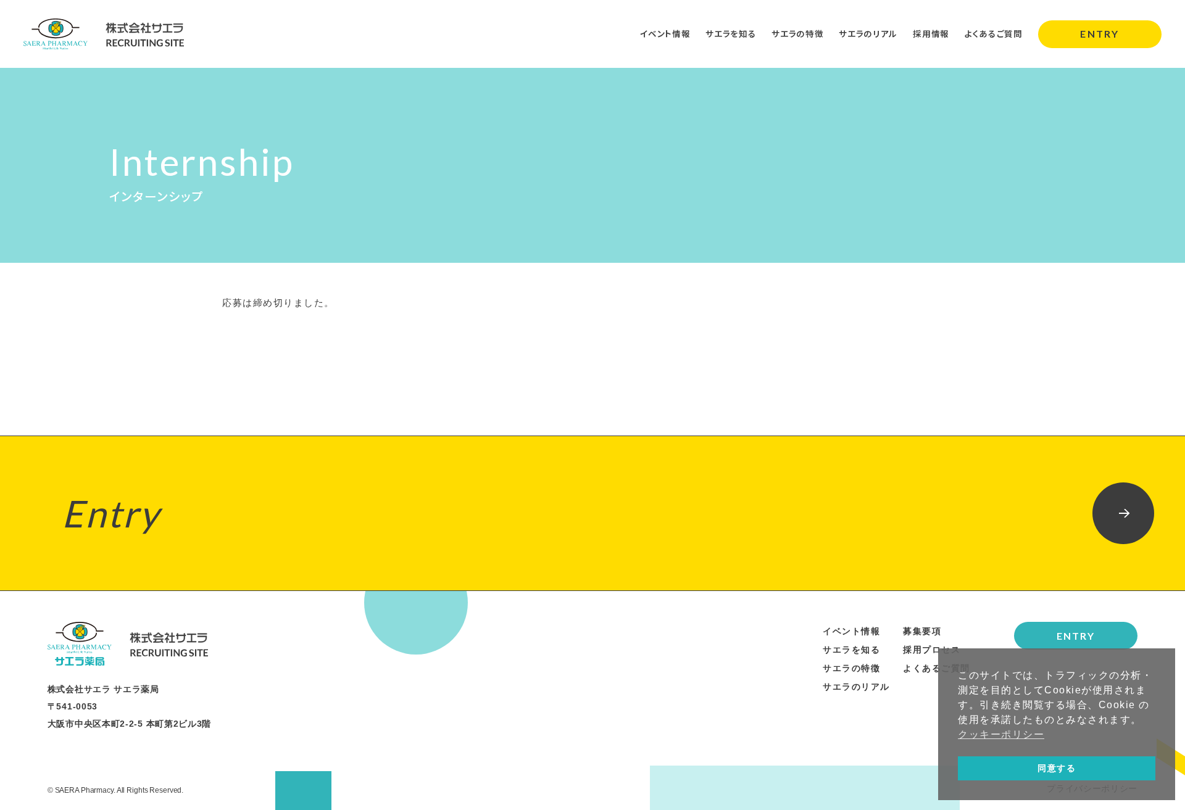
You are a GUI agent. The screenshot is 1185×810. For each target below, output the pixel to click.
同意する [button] (1056, 768)
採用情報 (931, 33)
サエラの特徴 (797, 33)
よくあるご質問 (994, 33)
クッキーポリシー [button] (1001, 734)
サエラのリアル (868, 33)
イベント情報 (665, 33)
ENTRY (1099, 33)
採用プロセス (931, 650)
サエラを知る (730, 33)
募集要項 (922, 631)
